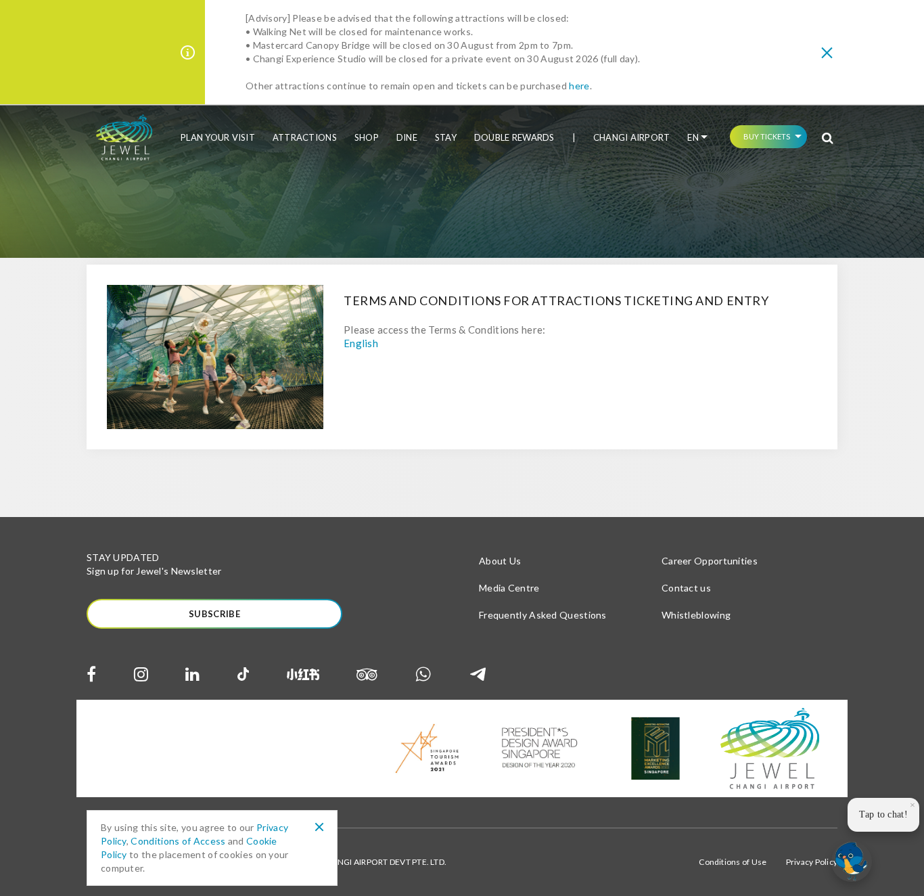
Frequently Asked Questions (543, 615)
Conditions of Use (732, 862)
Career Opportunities (710, 560)
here (579, 85)
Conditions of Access (178, 841)
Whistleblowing (696, 615)
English (361, 343)
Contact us (686, 587)
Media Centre (509, 587)
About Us (500, 560)
